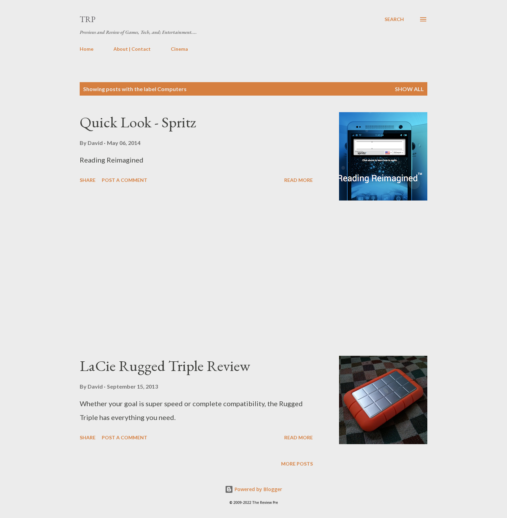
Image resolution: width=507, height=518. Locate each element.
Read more (298, 180)
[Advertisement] (196, 278)
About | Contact (132, 49)
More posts (297, 464)
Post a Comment (124, 180)
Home (86, 49)
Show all (409, 89)
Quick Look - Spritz (138, 122)
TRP (88, 19)
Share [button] (88, 180)
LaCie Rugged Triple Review (165, 365)
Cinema (179, 49)
